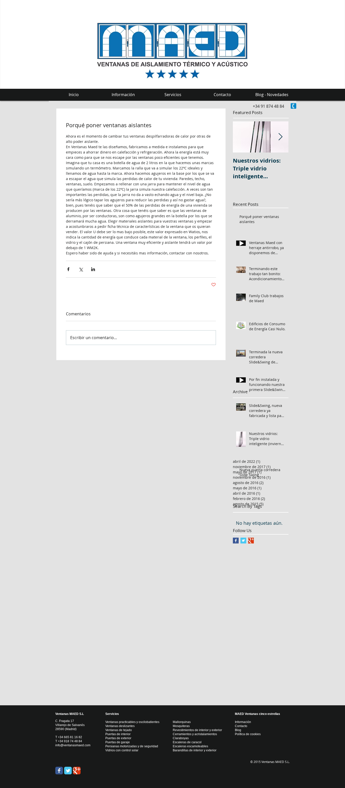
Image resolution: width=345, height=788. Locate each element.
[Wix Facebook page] (59, 770)
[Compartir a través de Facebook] (68, 269)
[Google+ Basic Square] (251, 540)
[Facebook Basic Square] (236, 540)
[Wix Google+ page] (77, 770)
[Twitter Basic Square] (243, 540)
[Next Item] (280, 137)
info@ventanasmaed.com (72, 745)
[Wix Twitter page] (68, 770)
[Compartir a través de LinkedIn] (93, 269)
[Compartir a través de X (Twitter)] (80, 269)
